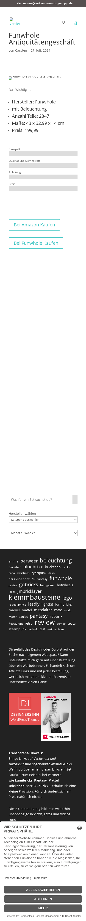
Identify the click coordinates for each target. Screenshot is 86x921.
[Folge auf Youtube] (34, 201)
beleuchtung (56, 560)
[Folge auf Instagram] (24, 201)
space (71, 623)
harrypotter (47, 585)
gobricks (28, 584)
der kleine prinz (19, 579)
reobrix (56, 616)
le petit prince (17, 605)
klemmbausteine (34, 597)
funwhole (61, 578)
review (45, 622)
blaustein (15, 567)
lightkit (47, 604)
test (42, 629)
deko (51, 573)
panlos (23, 617)
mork (67, 610)
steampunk (17, 629)
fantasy (42, 579)
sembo (61, 624)
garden (13, 585)
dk (33, 579)
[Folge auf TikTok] (15, 201)
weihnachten (55, 629)
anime (13, 561)
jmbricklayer (30, 591)
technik (33, 629)
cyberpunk (39, 573)
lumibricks (63, 604)
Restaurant (16, 624)
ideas (12, 592)
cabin (66, 567)
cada (12, 573)
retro (29, 623)
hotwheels (65, 585)
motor (13, 617)
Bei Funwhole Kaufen (36, 243)
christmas (23, 573)
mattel (27, 610)
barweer (29, 561)
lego (67, 598)
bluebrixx (33, 567)
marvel (14, 610)
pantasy (39, 616)
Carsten (21, 50)
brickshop (53, 567)
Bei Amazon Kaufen (34, 225)
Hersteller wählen (22, 513)
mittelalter (43, 609)
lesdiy (33, 604)
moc (58, 609)
